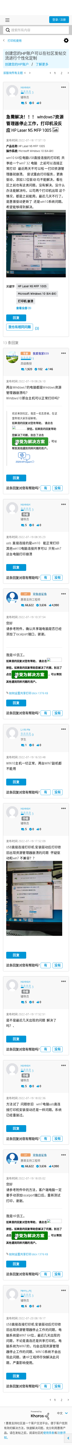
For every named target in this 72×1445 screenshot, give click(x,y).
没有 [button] (57, 488)
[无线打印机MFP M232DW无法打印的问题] (25, 72)
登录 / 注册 (59, 19)
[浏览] (6, 20)
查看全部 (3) (23, 308)
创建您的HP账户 (17, 64)
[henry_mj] (12, 1294)
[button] (63, 87)
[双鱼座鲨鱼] (12, 598)
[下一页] (68, 72)
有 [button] (45, 488)
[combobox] (36, 30)
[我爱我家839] (12, 357)
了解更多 (42, 64)
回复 (16, 318)
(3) (37, 328)
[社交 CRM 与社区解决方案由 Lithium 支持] (40, 1415)
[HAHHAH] (12, 91)
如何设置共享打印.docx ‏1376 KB (28, 693)
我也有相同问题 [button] (19, 327)
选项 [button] (66, 40)
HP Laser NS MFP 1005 (32, 286)
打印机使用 (15, 40)
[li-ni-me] (12, 733)
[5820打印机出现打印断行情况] (29, 72)
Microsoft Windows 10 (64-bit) (37, 293)
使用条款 (48, 1433)
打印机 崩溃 (25, 301)
